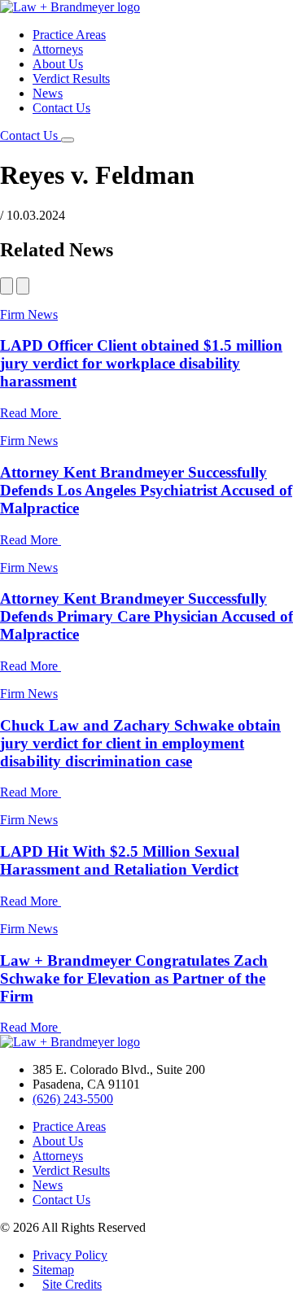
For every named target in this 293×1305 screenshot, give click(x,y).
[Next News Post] (22, 286)
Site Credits (72, 1284)
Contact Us (61, 108)
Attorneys (58, 49)
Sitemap (53, 1270)
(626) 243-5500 (73, 1099)
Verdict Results (71, 78)
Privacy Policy (70, 1255)
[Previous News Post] (6, 286)
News (48, 93)
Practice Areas (69, 34)
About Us (58, 64)
